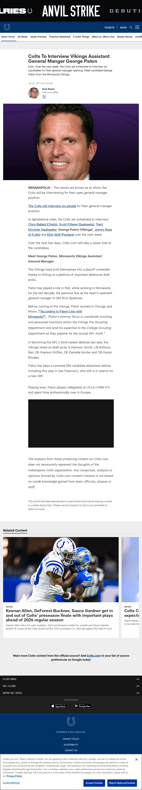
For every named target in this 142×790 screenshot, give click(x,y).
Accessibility (71, 744)
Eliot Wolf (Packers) (60, 234)
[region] (71, 772)
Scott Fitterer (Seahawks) (76, 224)
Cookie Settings (11, 782)
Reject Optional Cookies (122, 783)
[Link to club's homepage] (7, 26)
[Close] (136, 759)
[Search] (131, 27)
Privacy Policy (71, 739)
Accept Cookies (94, 783)
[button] (71, 423)
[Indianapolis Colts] (71, 722)
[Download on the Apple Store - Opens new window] (58, 706)
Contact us (71, 750)
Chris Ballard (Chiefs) (42, 224)
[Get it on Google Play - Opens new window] (82, 707)
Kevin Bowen (48, 89)
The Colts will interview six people (52, 206)
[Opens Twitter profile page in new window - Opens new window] (44, 97)
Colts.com (94, 655)
